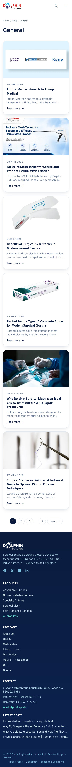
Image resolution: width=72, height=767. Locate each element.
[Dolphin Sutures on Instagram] (19, 570)
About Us (8, 633)
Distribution (10, 654)
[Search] (56, 6)
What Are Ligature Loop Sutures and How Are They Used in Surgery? (34, 731)
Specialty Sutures (13, 600)
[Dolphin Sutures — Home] (12, 6)
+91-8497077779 (26, 701)
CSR (5, 664)
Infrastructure (11, 649)
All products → (12, 615)
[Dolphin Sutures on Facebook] (4, 570)
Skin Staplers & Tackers (17, 610)
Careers (7, 670)
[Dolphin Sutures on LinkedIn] (27, 570)
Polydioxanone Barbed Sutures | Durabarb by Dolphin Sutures (35, 737)
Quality (7, 638)
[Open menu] (65, 6)
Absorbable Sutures (15, 590)
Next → (54, 521)
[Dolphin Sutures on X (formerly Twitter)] (12, 570)
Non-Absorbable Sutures (18, 595)
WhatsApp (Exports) (15, 707)
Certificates (10, 644)
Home (6, 20)
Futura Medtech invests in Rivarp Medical (28, 721)
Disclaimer (31, 761)
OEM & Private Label (15, 659)
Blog (14, 20)
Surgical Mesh (11, 605)
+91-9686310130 (30, 696)
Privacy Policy (15, 761)
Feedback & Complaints (52, 761)
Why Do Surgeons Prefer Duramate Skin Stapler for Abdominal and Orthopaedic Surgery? (34, 726)
